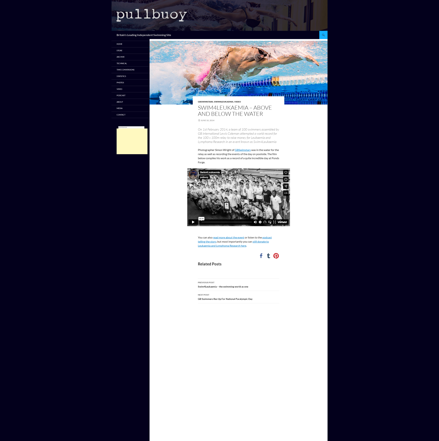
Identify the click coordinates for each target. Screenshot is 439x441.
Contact (121, 115)
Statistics (121, 76)
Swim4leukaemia (223, 101)
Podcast (121, 95)
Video (237, 101)
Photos (120, 82)
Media (119, 108)
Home (119, 44)
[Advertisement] (132, 141)
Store (119, 50)
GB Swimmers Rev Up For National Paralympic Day (225, 296)
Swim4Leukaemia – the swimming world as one (223, 284)
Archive (120, 57)
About (120, 102)
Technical (122, 63)
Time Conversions (125, 70)
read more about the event (228, 237)
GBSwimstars (205, 101)
